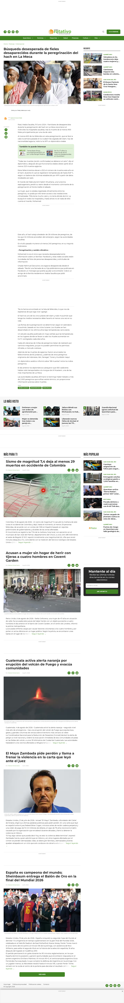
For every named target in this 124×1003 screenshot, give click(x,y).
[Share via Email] (6, 137)
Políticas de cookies (35, 984)
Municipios (107, 92)
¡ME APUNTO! (102, 591)
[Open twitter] (9, 31)
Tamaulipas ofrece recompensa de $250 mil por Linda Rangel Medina (36, 152)
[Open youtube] (17, 31)
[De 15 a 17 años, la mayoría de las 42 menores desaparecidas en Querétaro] (50, 153)
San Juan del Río (109, 79)
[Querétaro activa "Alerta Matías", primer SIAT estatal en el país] (93, 490)
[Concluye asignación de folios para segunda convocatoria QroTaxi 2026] (93, 465)
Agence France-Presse (16, 117)
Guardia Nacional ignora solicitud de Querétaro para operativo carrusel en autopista (111, 412)
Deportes (53, 38)
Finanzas (75, 38)
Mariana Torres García (14, 470)
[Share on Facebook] (6, 129)
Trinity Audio (20, 110)
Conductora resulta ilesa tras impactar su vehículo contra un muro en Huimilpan (111, 99)
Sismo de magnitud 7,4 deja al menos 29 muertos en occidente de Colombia (40, 463)
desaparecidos (36, 388)
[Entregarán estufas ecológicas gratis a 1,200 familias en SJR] (93, 478)
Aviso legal (7, 984)
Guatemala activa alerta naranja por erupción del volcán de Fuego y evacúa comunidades (39, 664)
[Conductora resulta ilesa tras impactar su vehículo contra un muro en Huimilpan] (93, 96)
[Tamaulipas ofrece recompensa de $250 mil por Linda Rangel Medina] (22, 153)
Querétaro (27, 38)
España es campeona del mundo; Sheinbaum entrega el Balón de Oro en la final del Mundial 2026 (41, 876)
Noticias (40, 38)
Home (6, 44)
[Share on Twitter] (6, 133)
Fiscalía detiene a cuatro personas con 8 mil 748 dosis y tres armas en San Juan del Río (111, 506)
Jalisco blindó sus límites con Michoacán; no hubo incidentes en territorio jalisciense (71, 412)
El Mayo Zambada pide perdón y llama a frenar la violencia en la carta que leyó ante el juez (40, 757)
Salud (65, 38)
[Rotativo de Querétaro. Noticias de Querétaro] (59, 31)
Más (96, 38)
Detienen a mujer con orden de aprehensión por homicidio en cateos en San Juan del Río (31, 412)
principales (47, 388)
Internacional (20, 44)
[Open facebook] (5, 31)
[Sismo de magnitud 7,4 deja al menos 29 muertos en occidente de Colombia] (42, 495)
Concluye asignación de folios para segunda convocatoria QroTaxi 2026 (111, 468)
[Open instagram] (13, 31)
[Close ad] (122, 991)
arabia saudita (24, 388)
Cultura (85, 38)
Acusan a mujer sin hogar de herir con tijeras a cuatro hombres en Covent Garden (38, 556)
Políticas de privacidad (20, 984)
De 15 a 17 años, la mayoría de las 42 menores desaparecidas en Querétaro (62, 153)
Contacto (46, 984)
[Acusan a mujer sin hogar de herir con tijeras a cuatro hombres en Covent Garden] (42, 590)
